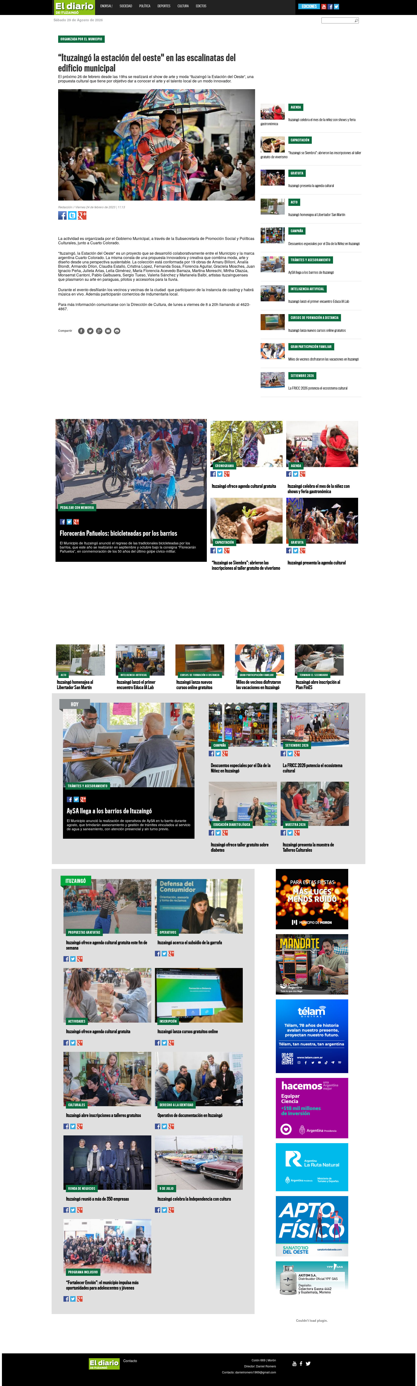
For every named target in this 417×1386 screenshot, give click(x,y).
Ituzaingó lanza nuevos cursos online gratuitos (317, 330)
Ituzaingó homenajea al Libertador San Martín (316, 214)
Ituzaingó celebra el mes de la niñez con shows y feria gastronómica (308, 121)
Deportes (164, 6)
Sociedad (126, 6)
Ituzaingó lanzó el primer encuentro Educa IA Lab (318, 301)
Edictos (201, 6)
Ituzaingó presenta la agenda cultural (311, 185)
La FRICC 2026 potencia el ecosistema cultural (318, 388)
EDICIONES (309, 6)
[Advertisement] (21, 103)
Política (144, 6)
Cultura (183, 6)
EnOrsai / (106, 6)
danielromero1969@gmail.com (255, 1372)
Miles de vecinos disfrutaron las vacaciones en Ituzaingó (323, 359)
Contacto (130, 1360)
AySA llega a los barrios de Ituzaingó (311, 272)
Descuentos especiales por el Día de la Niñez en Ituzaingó (324, 243)
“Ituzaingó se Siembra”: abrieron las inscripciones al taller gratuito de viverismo (311, 155)
